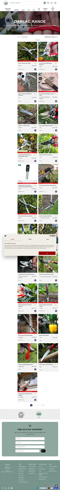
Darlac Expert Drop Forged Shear (25, 216)
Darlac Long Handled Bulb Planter (25, 364)
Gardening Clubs (32, 471)
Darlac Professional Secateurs (45, 154)
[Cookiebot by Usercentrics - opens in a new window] (50, 236)
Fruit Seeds (21, 473)
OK (47, 253)
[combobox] (26, 3)
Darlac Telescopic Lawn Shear (45, 216)
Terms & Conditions (53, 466)
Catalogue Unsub (42, 479)
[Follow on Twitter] (5, 488)
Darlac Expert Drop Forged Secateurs (26, 274)
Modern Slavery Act (53, 471)
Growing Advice (32, 468)
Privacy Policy (51, 468)
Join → (43, 450)
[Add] (35, 69)
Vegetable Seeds (22, 468)
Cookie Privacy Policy (43, 477)
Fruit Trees (21, 475)
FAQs (40, 471)
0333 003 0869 (7, 468)
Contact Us (7, 464)
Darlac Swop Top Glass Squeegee (25, 335)
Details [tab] (30, 239)
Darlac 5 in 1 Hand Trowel (23, 125)
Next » (43, 405)
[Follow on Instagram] (8, 488)
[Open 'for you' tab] (56, 486)
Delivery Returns (42, 468)
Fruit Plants (21, 471)
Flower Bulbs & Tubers (23, 482)
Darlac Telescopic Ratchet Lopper (46, 274)
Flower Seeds (21, 480)
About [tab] (47, 239)
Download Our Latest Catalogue (43, 474)
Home (18, 37)
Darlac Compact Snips (44, 335)
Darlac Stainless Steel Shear (24, 63)
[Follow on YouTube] (11, 488)
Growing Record (32, 473)
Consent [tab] (12, 239)
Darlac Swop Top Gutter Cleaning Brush (47, 185)
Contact (40, 466)
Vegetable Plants (22, 466)
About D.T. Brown (32, 466)
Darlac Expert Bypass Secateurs (46, 125)
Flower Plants (21, 477)
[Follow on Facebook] (2, 488)
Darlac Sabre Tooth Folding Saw (46, 364)
